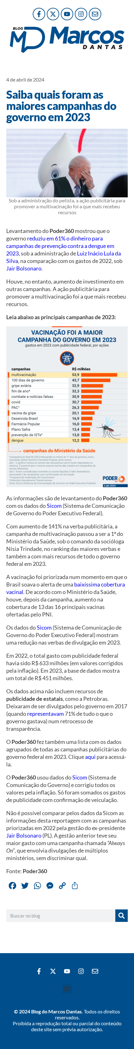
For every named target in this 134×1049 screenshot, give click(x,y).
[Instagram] (81, 14)
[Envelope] (95, 14)
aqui (90, 756)
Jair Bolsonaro (23, 268)
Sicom (54, 505)
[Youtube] (67, 14)
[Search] (121, 915)
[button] (67, 989)
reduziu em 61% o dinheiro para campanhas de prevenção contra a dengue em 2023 (60, 246)
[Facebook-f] (39, 14)
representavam (45, 713)
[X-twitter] (53, 14)
